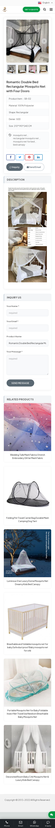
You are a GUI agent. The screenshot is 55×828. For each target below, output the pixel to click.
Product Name (14, 336)
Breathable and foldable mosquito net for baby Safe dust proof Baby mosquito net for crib (27, 647)
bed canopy (19, 144)
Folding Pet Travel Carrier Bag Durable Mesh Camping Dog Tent (27, 519)
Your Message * (15, 351)
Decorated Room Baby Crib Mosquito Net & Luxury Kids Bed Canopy (27, 778)
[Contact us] (51, 814)
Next (44, 41)
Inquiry (16, 167)
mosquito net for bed (24, 141)
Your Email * (12, 321)
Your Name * (13, 306)
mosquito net (20, 135)
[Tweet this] (20, 157)
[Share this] (10, 157)
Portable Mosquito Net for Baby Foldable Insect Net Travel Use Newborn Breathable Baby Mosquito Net (27, 713)
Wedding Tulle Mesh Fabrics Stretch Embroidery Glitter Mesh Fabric (27, 456)
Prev (11, 41)
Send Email (35, 167)
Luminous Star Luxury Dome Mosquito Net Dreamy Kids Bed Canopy (27, 583)
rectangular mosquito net (26, 138)
